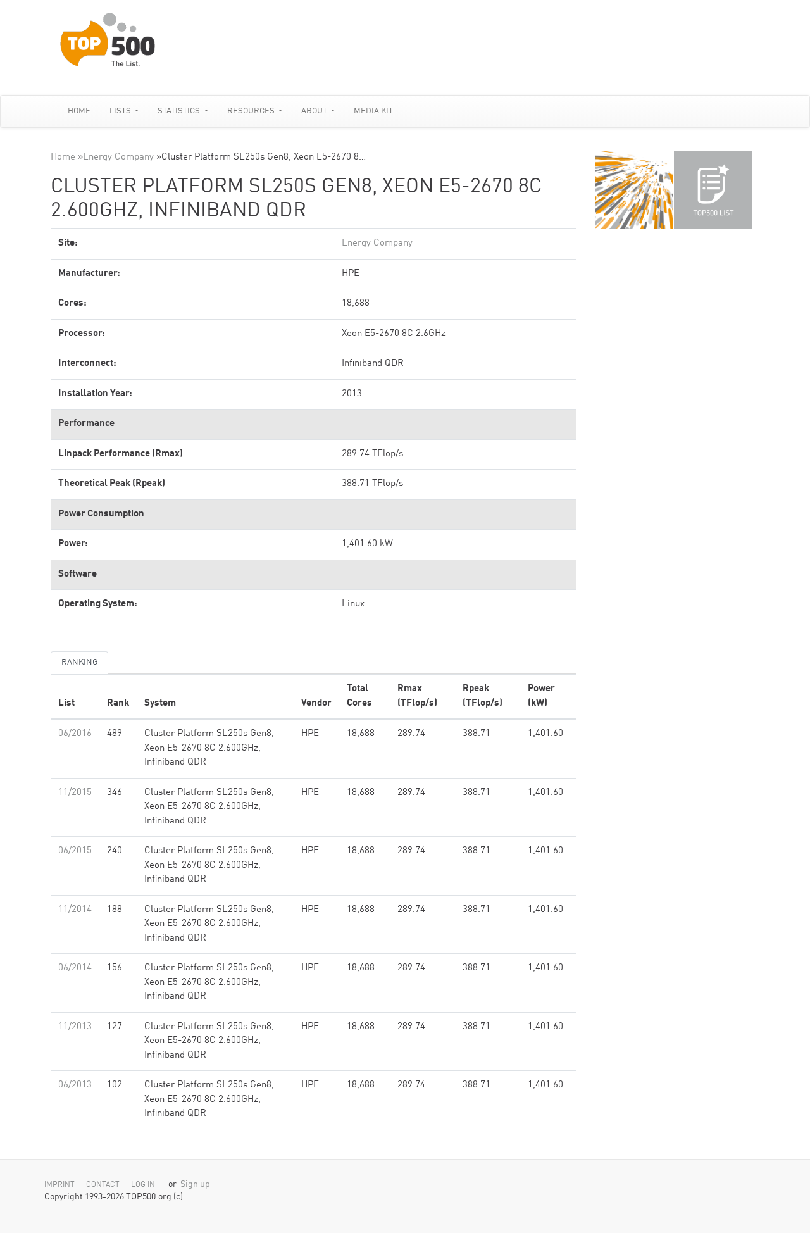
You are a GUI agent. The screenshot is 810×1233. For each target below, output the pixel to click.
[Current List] (713, 190)
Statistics (180, 111)
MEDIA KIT (373, 111)
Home (79, 111)
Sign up (195, 1184)
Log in (143, 1185)
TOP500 (634, 190)
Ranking (79, 662)
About (315, 111)
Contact (103, 1185)
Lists (121, 111)
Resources (252, 111)
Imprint (59, 1185)
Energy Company (118, 157)
